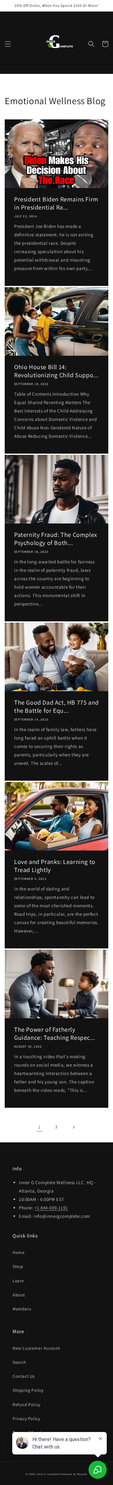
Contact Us (24, 1376)
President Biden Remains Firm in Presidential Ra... (56, 203)
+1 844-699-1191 (51, 1208)
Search (19, 1362)
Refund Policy (26, 1404)
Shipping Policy (28, 1390)
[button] (8, 44)
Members (22, 1309)
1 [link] (39, 1127)
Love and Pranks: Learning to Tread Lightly (54, 866)
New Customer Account (36, 1348)
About (19, 1295)
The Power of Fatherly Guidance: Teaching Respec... (54, 1033)
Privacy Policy (26, 1418)
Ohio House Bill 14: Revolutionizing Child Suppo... (56, 371)
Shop (18, 1266)
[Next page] (73, 1127)
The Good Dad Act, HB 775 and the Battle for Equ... (56, 706)
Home (18, 1252)
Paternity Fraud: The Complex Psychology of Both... (55, 539)
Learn (18, 1281)
